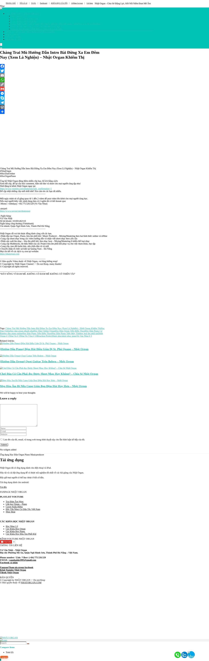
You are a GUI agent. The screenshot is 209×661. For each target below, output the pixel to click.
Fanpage (4, 567)
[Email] (53, 75)
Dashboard (43, 3)
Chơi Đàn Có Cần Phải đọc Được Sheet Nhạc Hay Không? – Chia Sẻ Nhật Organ (49, 373)
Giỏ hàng (90, 3)
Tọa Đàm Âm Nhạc (15, 501)
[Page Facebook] (202, 654)
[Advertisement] (53, 300)
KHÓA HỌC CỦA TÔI (59, 3)
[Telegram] (53, 102)
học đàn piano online (13, 333)
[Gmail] (53, 89)
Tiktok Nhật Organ (9, 572)
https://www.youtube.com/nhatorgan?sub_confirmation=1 (26, 188)
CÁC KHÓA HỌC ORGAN (24, 18)
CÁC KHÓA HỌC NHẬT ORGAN (22, 13)
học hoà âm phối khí (89, 333)
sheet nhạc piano (69, 336)
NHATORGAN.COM (31, 582)
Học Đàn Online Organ (44, 331)
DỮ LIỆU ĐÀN (13, 37)
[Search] (28, 643)
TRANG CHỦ (11, 3)
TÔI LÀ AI (23, 3)
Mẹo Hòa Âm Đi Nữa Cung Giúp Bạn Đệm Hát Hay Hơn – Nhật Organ (43, 386)
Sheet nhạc (57, 336)
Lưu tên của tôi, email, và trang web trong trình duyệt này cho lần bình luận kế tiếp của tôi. (44, 439)
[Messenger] (53, 93)
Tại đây (3, 487)
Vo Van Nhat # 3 (84, 336)
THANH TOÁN (13, 39)
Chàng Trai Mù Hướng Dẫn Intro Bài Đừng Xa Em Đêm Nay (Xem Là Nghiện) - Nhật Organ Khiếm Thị (53, 328)
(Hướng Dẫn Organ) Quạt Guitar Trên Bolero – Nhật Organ (37, 361)
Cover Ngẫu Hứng (14, 507)
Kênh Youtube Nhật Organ (13, 570)
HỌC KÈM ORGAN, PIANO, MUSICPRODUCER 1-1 (37, 26)
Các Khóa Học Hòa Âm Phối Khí (21, 534)
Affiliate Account (77, 3)
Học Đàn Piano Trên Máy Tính (66, 333)
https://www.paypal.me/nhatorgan (15, 211)
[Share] (53, 111)
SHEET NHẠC (13, 34)
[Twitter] (53, 71)
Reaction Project (44, 336)
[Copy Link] (53, 84)
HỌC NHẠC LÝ (19, 16)
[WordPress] (53, 107)
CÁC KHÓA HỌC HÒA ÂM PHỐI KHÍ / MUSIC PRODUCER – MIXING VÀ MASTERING (55, 24)
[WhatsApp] (53, 80)
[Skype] (53, 98)
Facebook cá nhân (9, 562)
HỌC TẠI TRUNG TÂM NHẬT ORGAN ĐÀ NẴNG (37, 29)
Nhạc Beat (10, 512)
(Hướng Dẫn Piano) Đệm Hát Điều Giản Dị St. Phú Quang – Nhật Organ (44, 349)
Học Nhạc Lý (12, 526)
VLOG (33, 3)
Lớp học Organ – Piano (16, 504)
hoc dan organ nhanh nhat (22, 331)
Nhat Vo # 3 (14, 336)
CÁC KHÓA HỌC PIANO (24, 21)
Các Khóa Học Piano (15, 531)
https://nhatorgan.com (9, 254)
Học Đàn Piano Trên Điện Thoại (37, 333)
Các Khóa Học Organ (15, 529)
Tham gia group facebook (20, 567)
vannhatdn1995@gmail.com (22, 560)
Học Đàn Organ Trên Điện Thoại (70, 331)
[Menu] (1, 44)
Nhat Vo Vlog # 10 (28, 336)
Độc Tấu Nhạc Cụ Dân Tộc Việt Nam (23, 509)
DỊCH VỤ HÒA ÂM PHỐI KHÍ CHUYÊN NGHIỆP (30, 32)
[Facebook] (53, 66)
